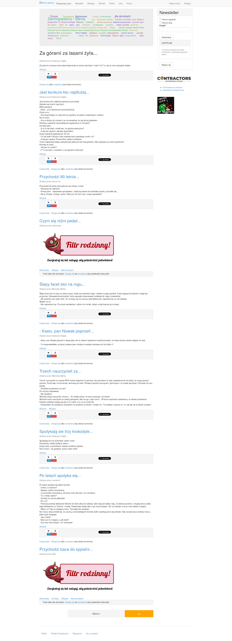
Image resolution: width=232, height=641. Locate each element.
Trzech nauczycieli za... (60, 371)
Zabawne (93, 32)
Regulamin (77, 633)
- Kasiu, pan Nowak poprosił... (66, 331)
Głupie (43, 69)
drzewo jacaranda (104, 22)
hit (87, 35)
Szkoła (43, 408)
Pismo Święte (81, 32)
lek (66, 24)
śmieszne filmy (54, 32)
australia (109, 24)
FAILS (58, 38)
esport (53, 24)
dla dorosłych (123, 16)
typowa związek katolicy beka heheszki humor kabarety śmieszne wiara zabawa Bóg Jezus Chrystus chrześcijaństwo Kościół (96, 28)
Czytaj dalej (44, 169)
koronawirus (66, 32)
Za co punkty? (92, 633)
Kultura (115, 35)
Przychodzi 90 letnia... (59, 176)
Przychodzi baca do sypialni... (66, 549)
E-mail (163, 25)
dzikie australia (123, 24)
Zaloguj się (44, 84)
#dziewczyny (53, 35)
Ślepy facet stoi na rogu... (62, 284)
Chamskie (45, 270)
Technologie (105, 35)
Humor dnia (167, 22)
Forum (129, 3)
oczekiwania (98, 24)
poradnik (102, 32)
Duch (61, 24)
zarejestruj (57, 84)
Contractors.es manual (172, 87)
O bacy (96, 16)
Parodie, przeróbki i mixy (125, 19)
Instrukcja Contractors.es (173, 90)
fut (49, 24)
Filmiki (112, 3)
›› (139, 614)
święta (112, 27)
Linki (120, 3)
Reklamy (80, 22)
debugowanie (113, 32)
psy (93, 19)
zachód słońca (127, 32)
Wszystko (79, 3)
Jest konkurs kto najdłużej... (64, 92)
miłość (81, 35)
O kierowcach (105, 16)
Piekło (44, 633)
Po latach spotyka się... (60, 475)
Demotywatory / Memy (66, 18)
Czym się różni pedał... (60, 220)
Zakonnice (133, 30)
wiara (71, 24)
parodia (140, 32)
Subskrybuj (166, 37)
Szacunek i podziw (105, 19)
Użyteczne (93, 35)
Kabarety (90, 22)
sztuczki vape (138, 22)
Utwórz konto (174, 3)
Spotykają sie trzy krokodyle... (66, 431)
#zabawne (64, 35)
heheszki (86, 24)
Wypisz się (166, 65)
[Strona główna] (47, 2)
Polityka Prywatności (59, 633)
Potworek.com (63, 3)
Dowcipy (91, 3)
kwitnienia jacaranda (121, 22)
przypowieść (130, 35)
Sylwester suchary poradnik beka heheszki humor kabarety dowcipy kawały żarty (93, 26)
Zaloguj (187, 3)
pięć (78, 24)
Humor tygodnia (169, 19)
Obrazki (102, 3)
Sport (121, 35)
